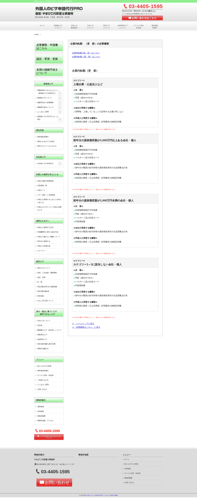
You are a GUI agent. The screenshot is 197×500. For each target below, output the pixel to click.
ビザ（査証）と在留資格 (46, 195)
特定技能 (40, 296)
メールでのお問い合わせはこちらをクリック (50, 437)
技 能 (39, 282)
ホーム (42, 25)
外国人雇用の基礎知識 (45, 181)
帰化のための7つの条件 (45, 141)
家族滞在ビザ (42, 335)
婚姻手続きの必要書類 (45, 102)
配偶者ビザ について (59, 27)
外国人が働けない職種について (48, 237)
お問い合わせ (42, 389)
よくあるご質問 (43, 112)
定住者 (39, 325)
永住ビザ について (92, 27)
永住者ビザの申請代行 (45, 163)
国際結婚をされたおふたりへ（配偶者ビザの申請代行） (47, 91)
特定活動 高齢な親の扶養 (46, 344)
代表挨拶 (40, 411)
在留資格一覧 (42, 185)
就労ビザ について (108, 27)
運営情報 (40, 407)
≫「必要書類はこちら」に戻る (86, 327)
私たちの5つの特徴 (44, 366)
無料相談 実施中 (157, 27)
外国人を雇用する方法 (45, 227)
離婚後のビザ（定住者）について (49, 330)
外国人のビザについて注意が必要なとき (49, 208)
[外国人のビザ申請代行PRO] (67, 10)
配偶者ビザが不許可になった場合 (47, 118)
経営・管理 (41, 277)
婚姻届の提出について (45, 107)
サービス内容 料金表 (139, 27)
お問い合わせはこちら (144, 18)
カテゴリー (41, 251)
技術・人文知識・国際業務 (47, 273)
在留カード (41, 190)
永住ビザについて (43, 321)
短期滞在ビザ (42, 339)
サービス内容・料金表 (45, 375)
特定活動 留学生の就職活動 (47, 287)
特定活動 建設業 (43, 291)
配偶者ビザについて (44, 98)
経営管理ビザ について (123, 27)
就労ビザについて (43, 268)
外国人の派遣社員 (43, 246)
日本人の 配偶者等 (76, 27)
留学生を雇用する (43, 241)
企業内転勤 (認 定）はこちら (85, 53)
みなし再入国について (45, 301)
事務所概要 (41, 416)
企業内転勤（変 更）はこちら (86, 57)
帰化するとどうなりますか (47, 146)
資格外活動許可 (43, 349)
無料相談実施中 (43, 137)
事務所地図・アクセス (45, 421)
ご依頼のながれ (43, 380)
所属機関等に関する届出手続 (47, 232)
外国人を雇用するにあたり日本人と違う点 (49, 201)
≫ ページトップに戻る (83, 324)
